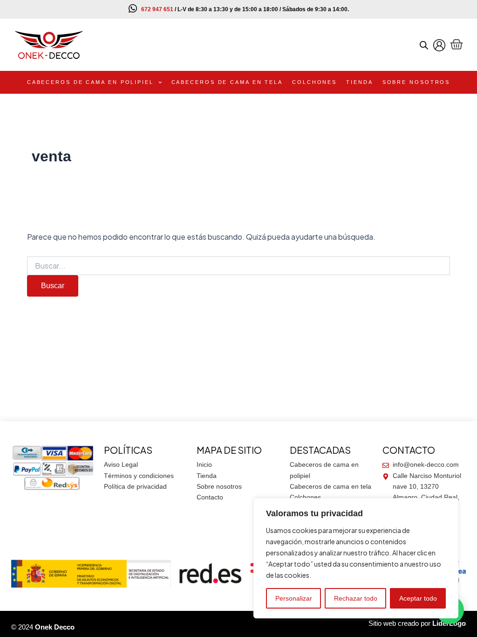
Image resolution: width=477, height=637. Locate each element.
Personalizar (293, 598)
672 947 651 (157, 9)
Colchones (314, 82)
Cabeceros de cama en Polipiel (90, 82)
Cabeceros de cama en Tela (227, 82)
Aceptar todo (418, 598)
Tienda (359, 82)
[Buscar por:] (238, 266)
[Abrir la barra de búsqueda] (424, 45)
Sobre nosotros (416, 82)
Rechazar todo (355, 598)
